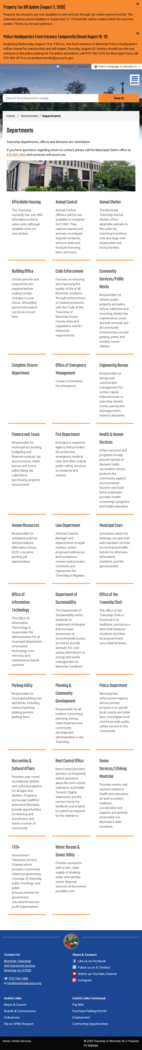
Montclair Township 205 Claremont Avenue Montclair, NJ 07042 (19, 965)
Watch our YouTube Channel (97, 974)
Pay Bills (78, 1004)
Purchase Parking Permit (89, 1011)
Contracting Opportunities (90, 1024)
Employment (81, 1017)
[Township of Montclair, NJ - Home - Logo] (20, 82)
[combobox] (116, 66)
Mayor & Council (15, 1004)
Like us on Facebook (92, 961)
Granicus (93, 1045)
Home (11, 116)
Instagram (85, 980)
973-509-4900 (16, 154)
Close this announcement (137, 4)
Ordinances (12, 1017)
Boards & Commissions (20, 1011)
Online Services (21, 1041)
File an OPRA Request (18, 1024)
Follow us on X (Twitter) (94, 967)
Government (29, 116)
